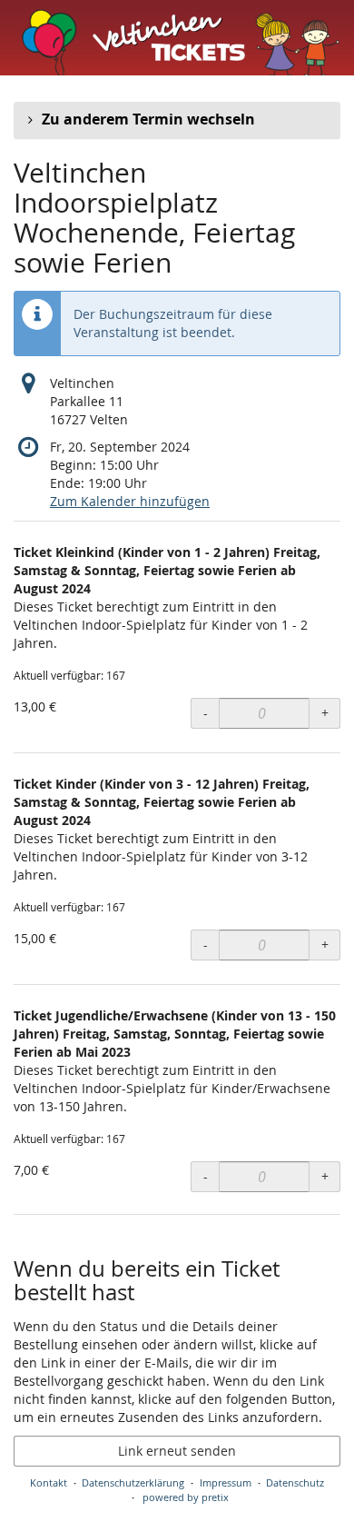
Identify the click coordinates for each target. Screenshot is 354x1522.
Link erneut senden (177, 1450)
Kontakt (48, 1482)
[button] (177, 120)
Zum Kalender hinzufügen (130, 501)
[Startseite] (177, 37)
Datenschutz (295, 1482)
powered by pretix (186, 1497)
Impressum (225, 1482)
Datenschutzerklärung (133, 1482)
